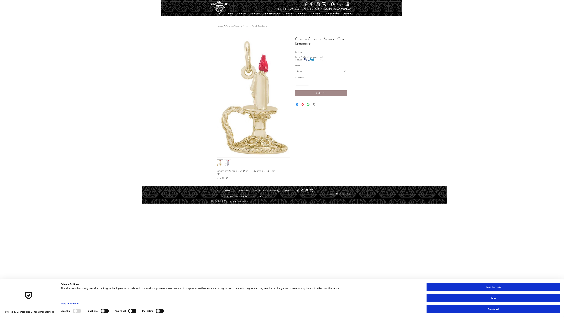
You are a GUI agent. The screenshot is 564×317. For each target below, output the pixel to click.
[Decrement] (297, 83)
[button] (348, 4)
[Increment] (306, 83)
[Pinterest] (311, 4)
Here (348, 193)
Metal (298, 65)
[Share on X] (314, 104)
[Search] (351, 8)
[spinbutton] (302, 83)
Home (220, 26)
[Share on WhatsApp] (308, 104)
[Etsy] (324, 4)
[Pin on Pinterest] (302, 104)
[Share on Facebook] (297, 104)
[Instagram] (317, 4)
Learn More (319, 59)
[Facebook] (305, 4)
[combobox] (321, 71)
